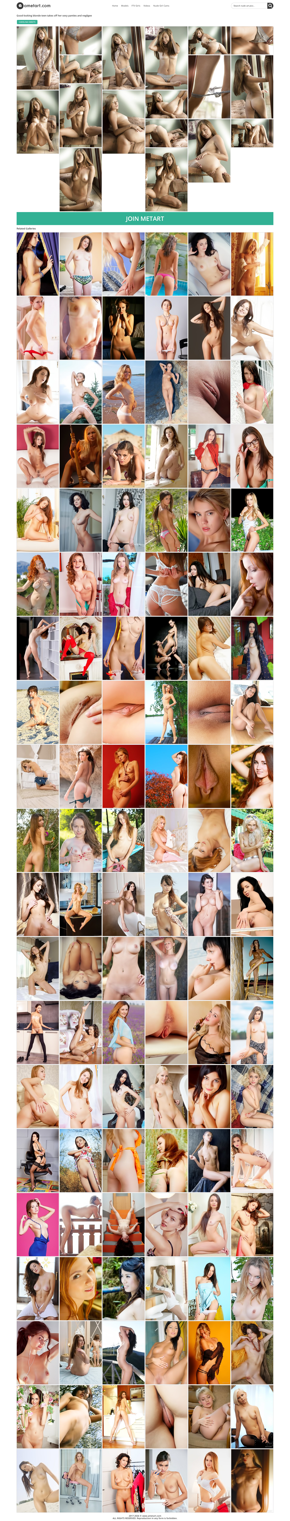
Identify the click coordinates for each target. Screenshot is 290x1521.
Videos (146, 6)
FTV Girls (136, 6)
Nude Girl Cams (161, 6)
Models (125, 6)
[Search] (270, 6)
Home (115, 6)
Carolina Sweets (27, 22)
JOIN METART (145, 218)
